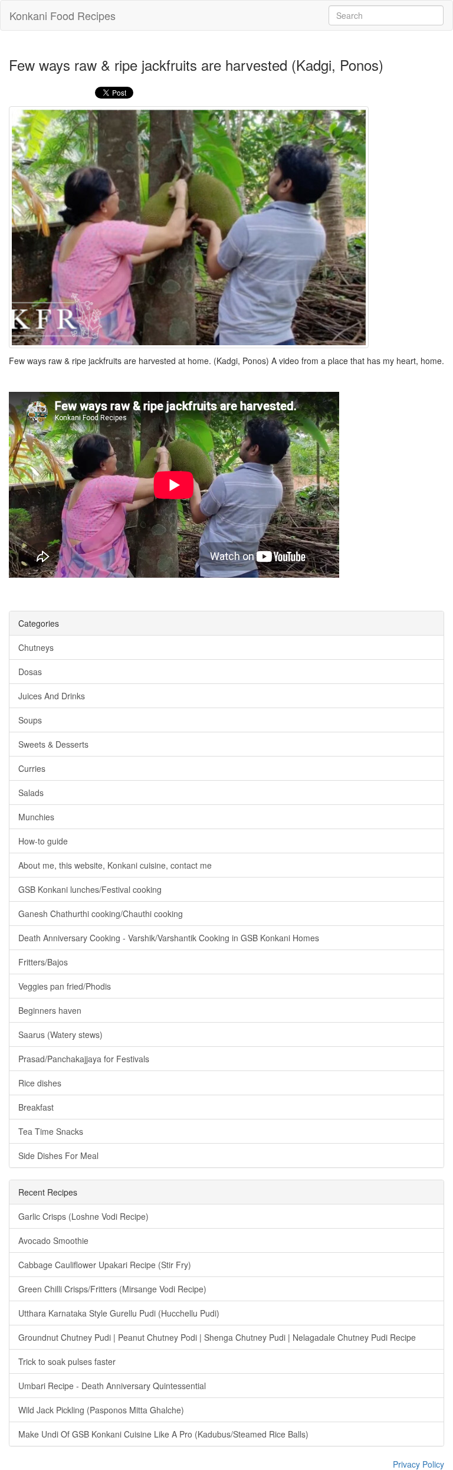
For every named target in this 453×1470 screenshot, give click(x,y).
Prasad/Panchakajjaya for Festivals (83, 1059)
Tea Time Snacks (50, 1131)
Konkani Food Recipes (62, 15)
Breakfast (36, 1107)
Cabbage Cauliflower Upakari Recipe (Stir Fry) (104, 1265)
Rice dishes (39, 1083)
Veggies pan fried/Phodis (64, 986)
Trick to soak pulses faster (67, 1361)
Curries (31, 768)
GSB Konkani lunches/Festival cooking (90, 889)
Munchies (36, 817)
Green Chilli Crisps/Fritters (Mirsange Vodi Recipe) (112, 1289)
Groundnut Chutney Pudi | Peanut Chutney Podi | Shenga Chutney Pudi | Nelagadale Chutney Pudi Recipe (217, 1337)
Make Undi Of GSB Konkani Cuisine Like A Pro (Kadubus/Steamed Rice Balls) (163, 1434)
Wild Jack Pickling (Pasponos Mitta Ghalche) (101, 1410)
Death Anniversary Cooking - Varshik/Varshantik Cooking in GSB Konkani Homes (168, 938)
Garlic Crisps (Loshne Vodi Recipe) (83, 1216)
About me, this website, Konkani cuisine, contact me (115, 865)
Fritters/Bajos (43, 962)
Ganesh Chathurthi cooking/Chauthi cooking (100, 913)
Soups (30, 720)
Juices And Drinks (51, 696)
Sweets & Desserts (53, 744)
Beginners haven (49, 1010)
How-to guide (43, 841)
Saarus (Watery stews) (60, 1034)
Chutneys (36, 647)
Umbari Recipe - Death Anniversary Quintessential (112, 1386)
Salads (31, 792)
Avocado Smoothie (53, 1240)
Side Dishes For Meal (58, 1155)
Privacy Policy (418, 1464)
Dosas (30, 671)
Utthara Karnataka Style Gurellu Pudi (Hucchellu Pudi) (118, 1313)
